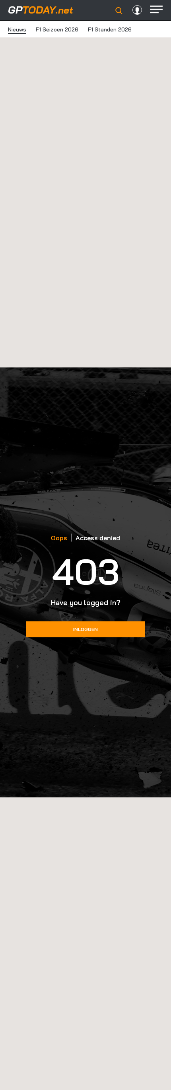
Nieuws (17, 29)
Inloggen (85, 629)
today (40, 9)
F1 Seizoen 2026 (57, 29)
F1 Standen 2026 (110, 29)
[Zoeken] (119, 11)
